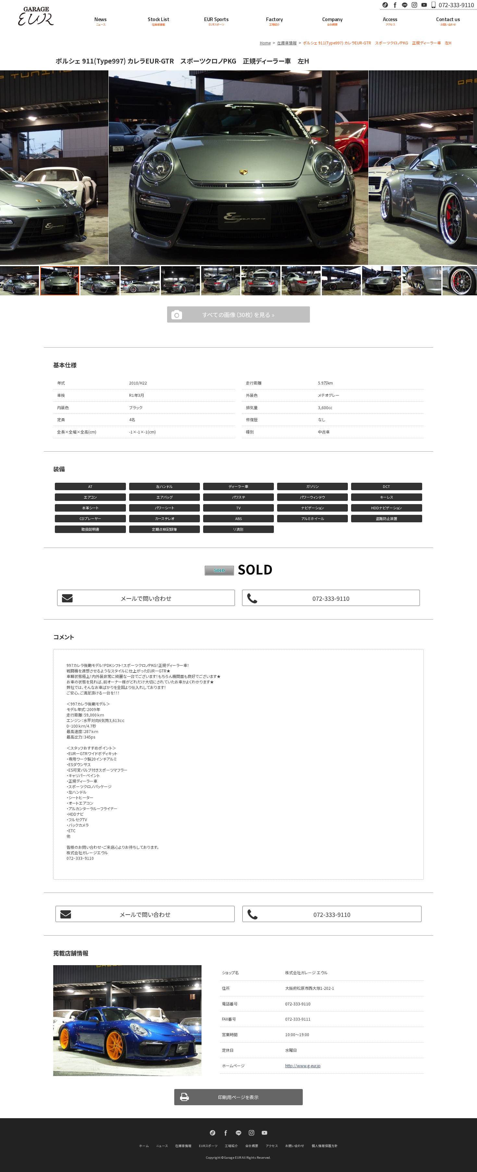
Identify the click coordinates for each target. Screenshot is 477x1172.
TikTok (385, 4)
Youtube (424, 4)
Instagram (414, 4)
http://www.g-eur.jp (303, 1065)
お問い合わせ (294, 1145)
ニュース (162, 1145)
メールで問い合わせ (146, 598)
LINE (405, 4)
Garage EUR (36, 16)
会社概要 (251, 1145)
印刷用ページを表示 (238, 1097)
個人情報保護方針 (325, 1145)
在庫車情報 (287, 42)
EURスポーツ (208, 1145)
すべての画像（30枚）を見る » (238, 314)
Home (265, 42)
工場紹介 (231, 1145)
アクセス (272, 1145)
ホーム (144, 1145)
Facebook (395, 4)
